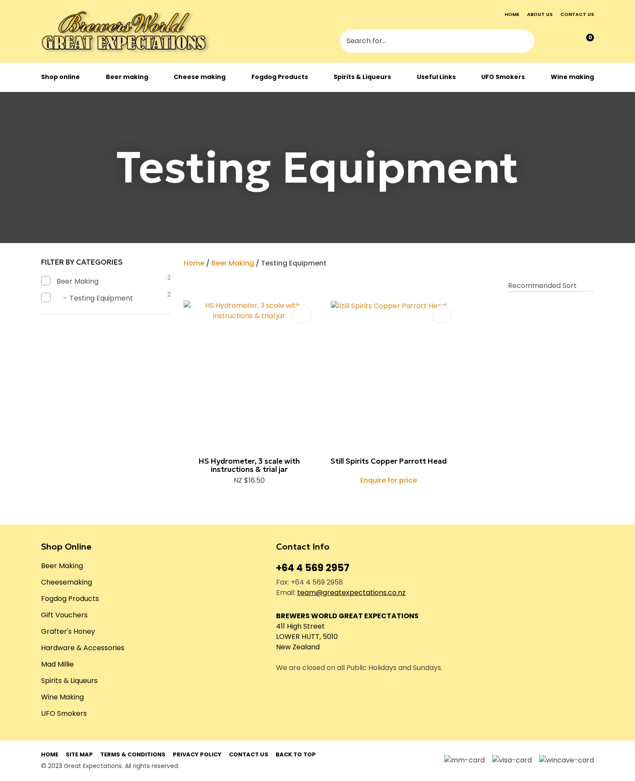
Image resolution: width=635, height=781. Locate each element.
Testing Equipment (294, 263)
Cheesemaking (66, 582)
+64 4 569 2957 (312, 568)
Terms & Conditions (132, 754)
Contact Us (248, 754)
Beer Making (232, 263)
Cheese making (199, 77)
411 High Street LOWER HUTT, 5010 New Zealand (307, 636)
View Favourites (567, 42)
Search (524, 41)
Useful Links (436, 77)
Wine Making (62, 697)
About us (539, 14)
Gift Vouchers (64, 615)
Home (512, 14)
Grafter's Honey (68, 631)
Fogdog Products (279, 77)
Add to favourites (301, 314)
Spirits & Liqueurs (362, 77)
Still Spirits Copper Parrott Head (388, 461)
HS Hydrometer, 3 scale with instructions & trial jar (249, 465)
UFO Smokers (503, 77)
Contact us (577, 14)
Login (549, 42)
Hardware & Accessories (82, 648)
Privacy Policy (197, 754)
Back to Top (296, 754)
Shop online (60, 77)
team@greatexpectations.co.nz (351, 593)
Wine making (572, 77)
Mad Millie (57, 664)
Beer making (127, 77)
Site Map (79, 754)
